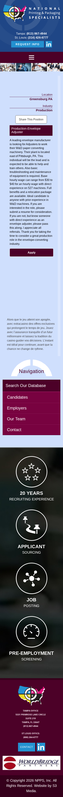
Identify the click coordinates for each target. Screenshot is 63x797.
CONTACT (26, 747)
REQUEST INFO (28, 44)
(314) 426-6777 (38, 37)
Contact (14, 429)
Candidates (17, 397)
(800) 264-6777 (30, 737)
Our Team (16, 418)
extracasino (21, 323)
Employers (17, 408)
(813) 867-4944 (37, 33)
